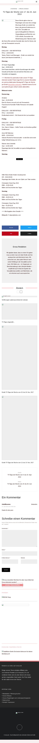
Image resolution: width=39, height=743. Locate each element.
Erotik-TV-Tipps (16, 162)
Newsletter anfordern (15, 84)
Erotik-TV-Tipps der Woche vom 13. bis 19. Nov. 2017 (18, 462)
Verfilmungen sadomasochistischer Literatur (15, 300)
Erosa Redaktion (19, 247)
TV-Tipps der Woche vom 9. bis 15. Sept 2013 (19, 475)
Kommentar (5, 528)
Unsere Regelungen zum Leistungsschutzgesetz (16, 698)
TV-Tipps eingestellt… (8, 322)
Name (4, 549)
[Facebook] (18, 718)
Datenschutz (6, 700)
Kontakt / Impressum (9, 702)
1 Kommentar (13, 8)
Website (23, 558)
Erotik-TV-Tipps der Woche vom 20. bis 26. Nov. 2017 (18, 392)
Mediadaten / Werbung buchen (11, 693)
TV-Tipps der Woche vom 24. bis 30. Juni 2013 (19, 484)
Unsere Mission (7, 695)
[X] (21, 718)
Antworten (34, 504)
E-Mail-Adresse (6, 558)
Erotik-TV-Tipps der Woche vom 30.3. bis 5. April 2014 (25, 165)
